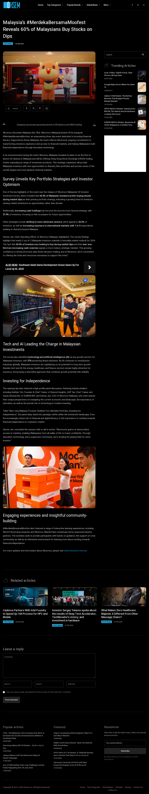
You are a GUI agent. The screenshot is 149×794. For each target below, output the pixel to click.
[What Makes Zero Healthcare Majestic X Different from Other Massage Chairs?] (123, 596)
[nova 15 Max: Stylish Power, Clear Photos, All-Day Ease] (142, 75)
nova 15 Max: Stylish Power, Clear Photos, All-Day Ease (118, 74)
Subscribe (125, 751)
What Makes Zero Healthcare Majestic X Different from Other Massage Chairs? (119, 613)
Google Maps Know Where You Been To (119, 85)
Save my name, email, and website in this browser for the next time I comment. (39, 692)
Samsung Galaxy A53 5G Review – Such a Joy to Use (23, 746)
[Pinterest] (40, 108)
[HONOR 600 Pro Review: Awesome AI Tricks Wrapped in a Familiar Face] (142, 125)
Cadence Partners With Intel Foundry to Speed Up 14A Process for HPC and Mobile (25, 613)
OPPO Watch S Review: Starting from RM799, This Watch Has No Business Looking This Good (119, 111)
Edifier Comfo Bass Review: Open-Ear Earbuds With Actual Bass (73, 744)
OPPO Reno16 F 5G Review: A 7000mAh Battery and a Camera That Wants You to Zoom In (73, 754)
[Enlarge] (91, 278)
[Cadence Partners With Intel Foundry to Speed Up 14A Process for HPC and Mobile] (25, 596)
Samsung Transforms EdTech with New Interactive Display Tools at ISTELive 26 (70, 763)
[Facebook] (132, 5)
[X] (144, 5)
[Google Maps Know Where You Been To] (142, 87)
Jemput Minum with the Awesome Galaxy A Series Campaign (21, 756)
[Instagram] (138, 5)
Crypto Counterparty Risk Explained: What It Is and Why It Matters (73, 734)
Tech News (8, 43)
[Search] (143, 54)
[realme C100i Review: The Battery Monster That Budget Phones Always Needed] (142, 99)
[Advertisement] (125, 153)
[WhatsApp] (46, 108)
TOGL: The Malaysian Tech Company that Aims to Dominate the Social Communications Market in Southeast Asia (23, 736)
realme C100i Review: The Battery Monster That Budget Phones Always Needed (118, 98)
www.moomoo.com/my (75, 550)
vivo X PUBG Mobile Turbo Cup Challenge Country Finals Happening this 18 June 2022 (23, 766)
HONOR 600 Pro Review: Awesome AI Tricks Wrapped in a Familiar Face (119, 123)
